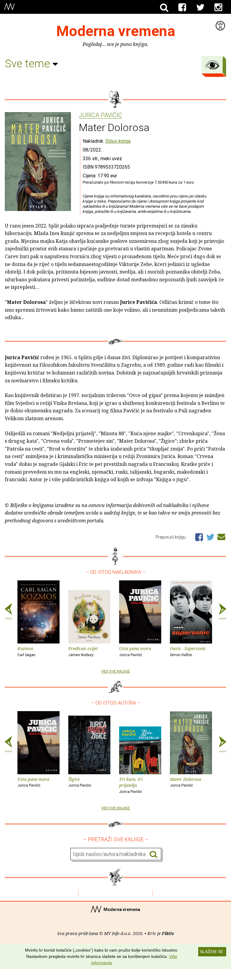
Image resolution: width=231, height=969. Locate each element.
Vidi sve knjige (115, 671)
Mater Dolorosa (185, 782)
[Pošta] (221, 535)
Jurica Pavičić (100, 115)
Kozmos (26, 651)
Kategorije (212, 65)
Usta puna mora (135, 651)
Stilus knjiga (118, 141)
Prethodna (8, 611)
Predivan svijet (83, 651)
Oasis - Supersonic (188, 651)
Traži (153, 854)
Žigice (79, 782)
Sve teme (29, 63)
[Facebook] (182, 7)
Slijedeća (222, 611)
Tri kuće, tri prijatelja (131, 785)
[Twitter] (200, 7)
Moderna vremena (115, 31)
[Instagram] (218, 7)
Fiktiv (168, 933)
